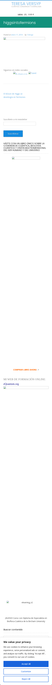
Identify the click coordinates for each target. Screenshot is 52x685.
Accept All (26, 664)
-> (26, 369)
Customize (26, 671)
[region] (26, 661)
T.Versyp (30, 35)
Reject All (26, 679)
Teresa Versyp (26, 4)
